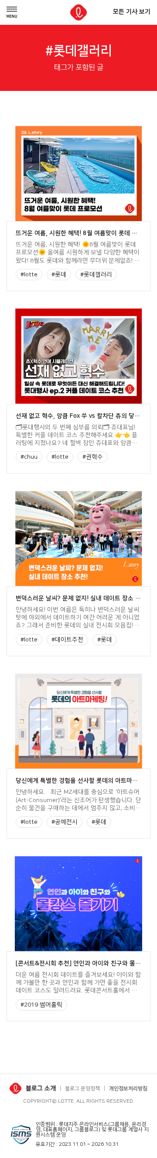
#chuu (29, 456)
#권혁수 (92, 456)
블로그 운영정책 (82, 1088)
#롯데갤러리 (96, 274)
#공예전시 (64, 822)
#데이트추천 (67, 639)
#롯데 (58, 274)
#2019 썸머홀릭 (41, 1004)
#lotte (29, 274)
